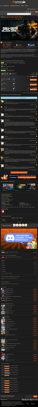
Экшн (6, 196)
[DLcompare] (4, 399)
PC (2, 62)
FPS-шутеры (10, 196)
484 (2, 80)
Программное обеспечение (15, 5)
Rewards (22, 5)
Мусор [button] (27, 403)
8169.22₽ (33, 84)
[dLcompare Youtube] (33, 400)
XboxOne (15, 62)
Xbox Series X (22, 62)
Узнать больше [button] (13, 405)
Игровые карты (6, 5)
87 (2, 84)
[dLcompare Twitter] (22, 400)
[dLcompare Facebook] (25, 400)
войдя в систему (22, 97)
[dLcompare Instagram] (30, 400)
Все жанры (3, 70)
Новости (26, 5)
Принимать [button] (33, 403)
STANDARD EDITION (10, 70)
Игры (1, 5)
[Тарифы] (33, 76)
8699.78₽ (33, 89)
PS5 (6, 62)
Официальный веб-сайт (6, 195)
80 (2, 89)
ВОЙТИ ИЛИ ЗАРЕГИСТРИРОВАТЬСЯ (32, 9)
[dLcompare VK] (28, 400)
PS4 (10, 62)
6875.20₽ (33, 80)
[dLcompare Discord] (36, 400)
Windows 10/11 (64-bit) (24, 203)
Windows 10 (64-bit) (6, 203)
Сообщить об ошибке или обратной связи (30, 92)
